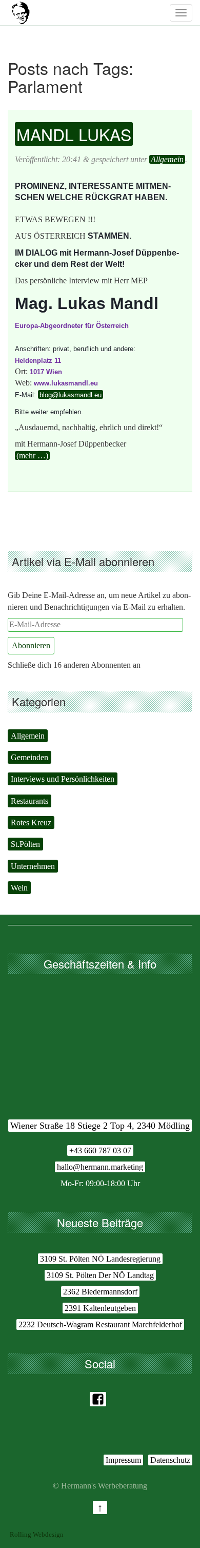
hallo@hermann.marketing (100, 1167)
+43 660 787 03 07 (100, 1150)
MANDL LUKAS (73, 134)
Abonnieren (31, 645)
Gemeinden (29, 757)
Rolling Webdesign (37, 1534)
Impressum (123, 1460)
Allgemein (167, 159)
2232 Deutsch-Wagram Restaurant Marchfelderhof (100, 1324)
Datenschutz (170, 1460)
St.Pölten (25, 844)
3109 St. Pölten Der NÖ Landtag (100, 1275)
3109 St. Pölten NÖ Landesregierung (100, 1258)
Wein (19, 887)
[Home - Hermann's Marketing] (20, 13)
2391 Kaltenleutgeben (100, 1308)
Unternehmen (33, 866)
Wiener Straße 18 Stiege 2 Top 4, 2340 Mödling (100, 1125)
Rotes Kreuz (31, 822)
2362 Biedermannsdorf (100, 1291)
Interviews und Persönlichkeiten (62, 779)
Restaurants (29, 801)
